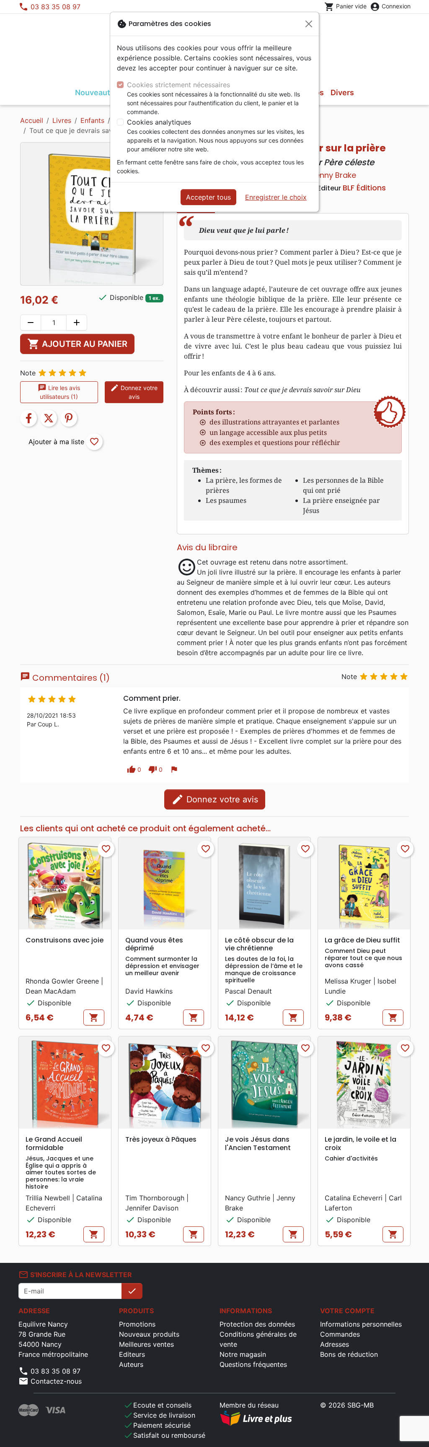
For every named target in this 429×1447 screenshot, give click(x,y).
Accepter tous (208, 197)
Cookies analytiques (159, 122)
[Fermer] (308, 24)
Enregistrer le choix (276, 197)
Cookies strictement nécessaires (178, 85)
